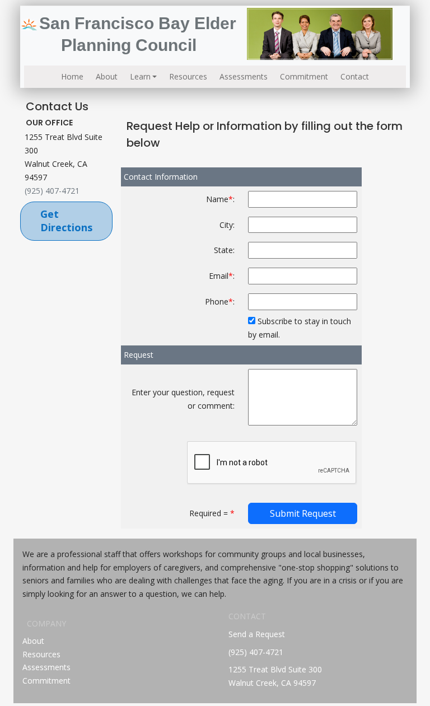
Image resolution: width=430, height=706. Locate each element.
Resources (188, 76)
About (107, 76)
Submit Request (303, 513)
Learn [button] (140, 76)
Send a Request (256, 634)
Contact (354, 76)
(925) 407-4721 (52, 190)
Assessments (243, 76)
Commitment (304, 76)
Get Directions (66, 220)
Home (72, 76)
